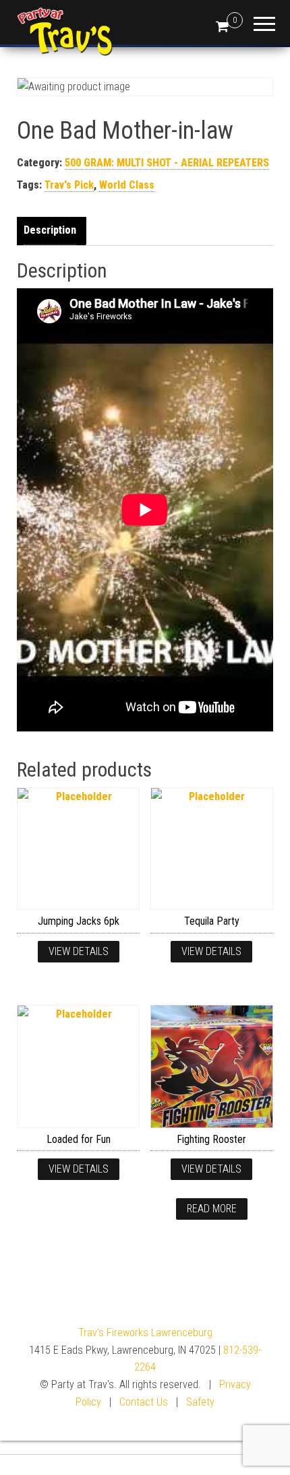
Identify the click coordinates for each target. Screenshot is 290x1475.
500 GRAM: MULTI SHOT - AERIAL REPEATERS (167, 162)
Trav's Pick (69, 184)
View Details (79, 951)
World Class (126, 184)
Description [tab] (50, 230)
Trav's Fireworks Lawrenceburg (145, 1332)
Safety (200, 1402)
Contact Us (143, 1402)
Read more (212, 1208)
